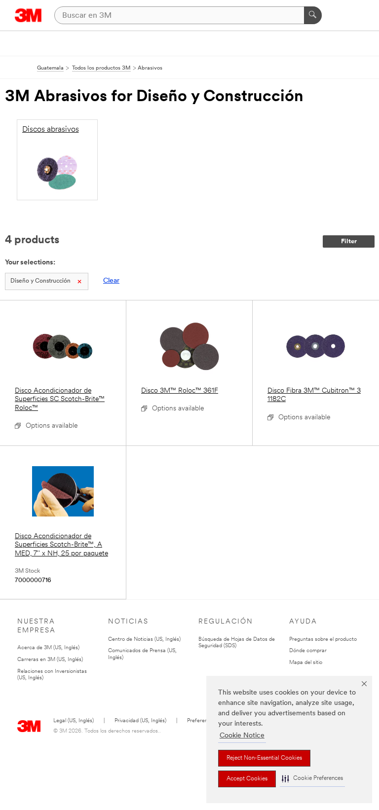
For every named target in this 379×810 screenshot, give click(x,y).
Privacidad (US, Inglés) (140, 721)
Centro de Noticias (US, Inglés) (144, 639)
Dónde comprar (308, 651)
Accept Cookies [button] (247, 779)
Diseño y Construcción (40, 281)
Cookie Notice (242, 735)
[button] (312, 779)
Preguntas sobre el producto (323, 639)
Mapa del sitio (305, 662)
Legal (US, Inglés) (73, 721)
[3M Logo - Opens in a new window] (28, 15)
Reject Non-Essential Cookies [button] (264, 758)
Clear (111, 281)
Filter (349, 241)
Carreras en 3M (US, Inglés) (50, 660)
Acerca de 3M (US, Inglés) (48, 648)
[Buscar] (313, 15)
